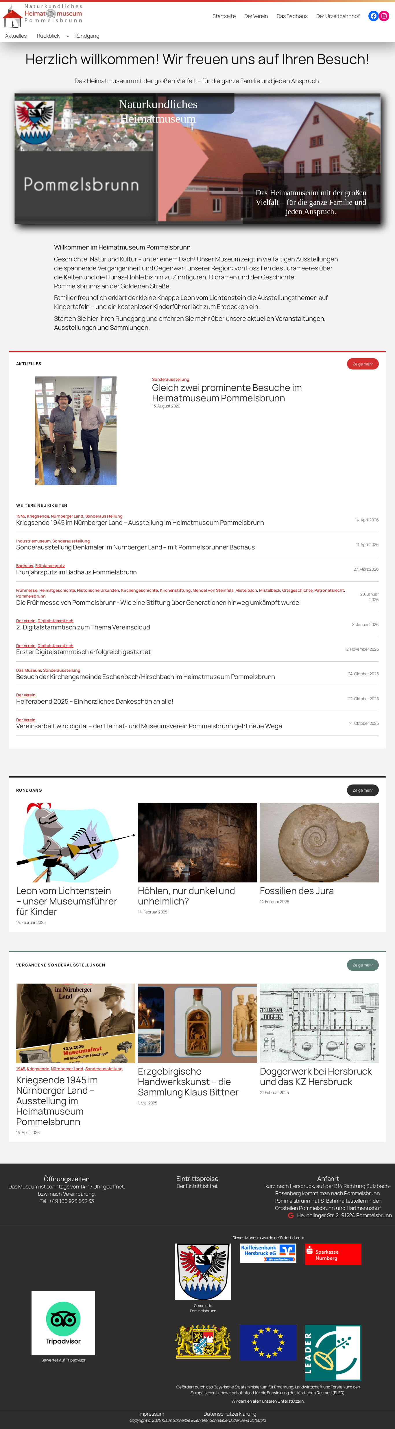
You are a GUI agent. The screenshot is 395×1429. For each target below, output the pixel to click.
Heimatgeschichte (57, 590)
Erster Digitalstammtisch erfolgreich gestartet (83, 652)
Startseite (224, 15)
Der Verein (26, 620)
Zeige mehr (363, 364)
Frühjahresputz (50, 565)
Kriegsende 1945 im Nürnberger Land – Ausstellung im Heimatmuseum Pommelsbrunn (140, 522)
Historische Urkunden (98, 590)
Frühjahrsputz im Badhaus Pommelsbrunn (76, 572)
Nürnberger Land (67, 516)
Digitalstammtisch (55, 620)
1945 (20, 516)
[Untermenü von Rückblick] (67, 36)
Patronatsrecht (329, 590)
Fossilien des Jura (297, 890)
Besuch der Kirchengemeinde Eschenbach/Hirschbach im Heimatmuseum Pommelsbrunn (145, 676)
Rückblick (48, 35)
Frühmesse (26, 590)
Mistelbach (246, 590)
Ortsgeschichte (297, 590)
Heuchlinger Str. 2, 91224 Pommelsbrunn (344, 1215)
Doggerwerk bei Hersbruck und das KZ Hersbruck (316, 1076)
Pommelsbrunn (31, 596)
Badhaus (24, 565)
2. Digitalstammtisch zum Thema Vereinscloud (83, 627)
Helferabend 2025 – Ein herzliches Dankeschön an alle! (94, 701)
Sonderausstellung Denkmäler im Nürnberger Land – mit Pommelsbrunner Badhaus (135, 547)
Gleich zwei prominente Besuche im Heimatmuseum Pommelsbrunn (227, 392)
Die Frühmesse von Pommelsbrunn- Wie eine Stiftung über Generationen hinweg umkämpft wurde (157, 602)
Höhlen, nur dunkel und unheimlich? (186, 895)
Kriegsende (38, 516)
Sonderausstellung (170, 379)
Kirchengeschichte (139, 590)
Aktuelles (16, 35)
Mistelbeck (269, 590)
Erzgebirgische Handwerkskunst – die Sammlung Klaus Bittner (188, 1081)
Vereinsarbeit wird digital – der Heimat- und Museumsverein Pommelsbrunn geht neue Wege (149, 726)
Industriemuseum (33, 541)
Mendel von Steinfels (213, 590)
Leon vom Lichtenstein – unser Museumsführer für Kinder (66, 901)
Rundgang (87, 35)
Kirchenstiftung (175, 590)
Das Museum (28, 670)
